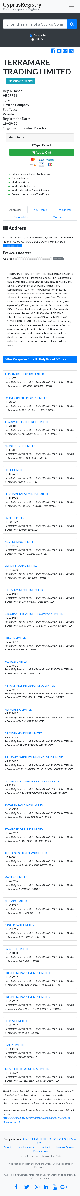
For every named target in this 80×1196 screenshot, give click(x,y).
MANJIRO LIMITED (16, 877)
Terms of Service (65, 1147)
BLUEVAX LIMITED (16, 901)
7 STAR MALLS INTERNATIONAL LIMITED (30, 685)
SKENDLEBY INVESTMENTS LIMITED (27, 973)
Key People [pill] (40, 209)
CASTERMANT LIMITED (19, 925)
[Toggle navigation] (71, 6)
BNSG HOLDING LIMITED (20, 446)
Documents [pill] (64, 209)
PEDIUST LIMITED (16, 1020)
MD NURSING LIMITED (18, 709)
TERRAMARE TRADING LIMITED (24, 374)
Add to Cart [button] (43, 152)
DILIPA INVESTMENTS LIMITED (24, 589)
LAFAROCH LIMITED (17, 949)
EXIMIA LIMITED (14, 517)
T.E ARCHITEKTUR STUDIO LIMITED (27, 1068)
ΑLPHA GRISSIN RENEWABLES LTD (26, 853)
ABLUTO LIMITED (15, 637)
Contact (45, 1147)
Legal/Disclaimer (26, 1147)
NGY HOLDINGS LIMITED (20, 541)
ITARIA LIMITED (14, 1045)
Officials (40, 39)
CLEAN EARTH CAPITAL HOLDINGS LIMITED (32, 781)
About (7, 1147)
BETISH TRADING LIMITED (21, 565)
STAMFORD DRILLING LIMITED (24, 829)
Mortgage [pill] (58, 216)
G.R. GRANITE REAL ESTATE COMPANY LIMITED (34, 613)
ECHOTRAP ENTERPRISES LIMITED (26, 398)
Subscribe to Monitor (20, 80)
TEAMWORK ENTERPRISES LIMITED (27, 422)
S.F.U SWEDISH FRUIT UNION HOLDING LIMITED (34, 757)
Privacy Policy (41, 1151)
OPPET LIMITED (15, 469)
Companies (40, 35)
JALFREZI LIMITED (16, 661)
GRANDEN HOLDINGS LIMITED (24, 733)
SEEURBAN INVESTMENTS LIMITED (26, 494)
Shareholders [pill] (21, 216)
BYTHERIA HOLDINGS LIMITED (24, 805)
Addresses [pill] (15, 209)
